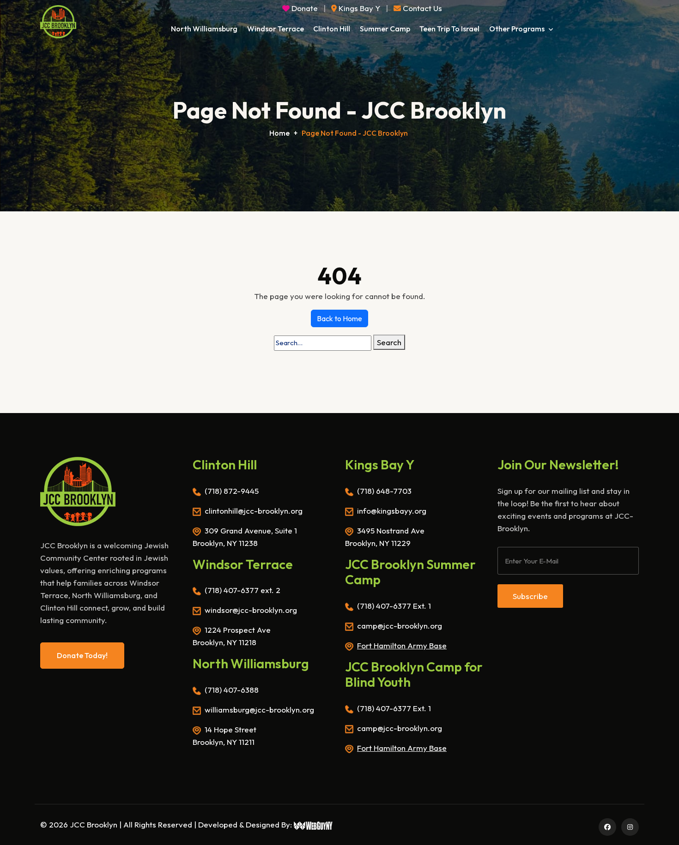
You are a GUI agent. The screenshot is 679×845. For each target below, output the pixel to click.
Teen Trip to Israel (449, 28)
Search (389, 342)
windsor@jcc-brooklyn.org (251, 610)
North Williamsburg (204, 28)
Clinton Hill (331, 28)
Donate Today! (82, 655)
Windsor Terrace (275, 28)
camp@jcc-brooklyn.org (399, 625)
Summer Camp (385, 28)
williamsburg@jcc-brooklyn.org (259, 709)
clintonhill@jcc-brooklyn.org (254, 510)
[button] (418, 8)
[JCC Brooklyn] (58, 21)
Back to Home (339, 318)
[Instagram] (628, 826)
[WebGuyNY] (313, 824)
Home (279, 133)
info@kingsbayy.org (391, 510)
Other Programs (517, 28)
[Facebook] (605, 826)
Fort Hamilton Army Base (402, 645)
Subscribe (530, 596)
